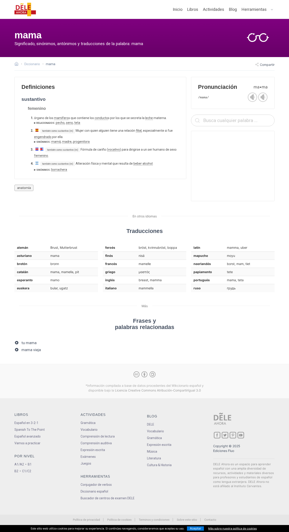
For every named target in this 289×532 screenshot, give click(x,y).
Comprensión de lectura (98, 436)
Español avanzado (27, 436)
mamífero (61, 118)
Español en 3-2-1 (26, 423)
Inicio (177, 9)
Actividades (213, 9)
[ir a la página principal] (25, 9)
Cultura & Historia (159, 465)
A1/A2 (19, 464)
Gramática (88, 423)
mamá (56, 141)
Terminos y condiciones (154, 519)
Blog (233, 9)
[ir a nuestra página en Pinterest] (233, 435)
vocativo (114, 149)
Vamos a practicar (27, 443)
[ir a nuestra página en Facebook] (217, 435)
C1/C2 (26, 471)
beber (137, 163)
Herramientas (254, 9)
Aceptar (195, 528)
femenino (41, 155)
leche (149, 118)
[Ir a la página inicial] (17, 64)
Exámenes (88, 456)
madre (67, 141)
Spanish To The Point (29, 429)
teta (77, 122)
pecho (60, 122)
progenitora (81, 141)
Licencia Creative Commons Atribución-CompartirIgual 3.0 (158, 390)
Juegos (86, 463)
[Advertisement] (232, 166)
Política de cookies (119, 519)
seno (69, 122)
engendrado (42, 137)
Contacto (210, 519)
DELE (150, 424)
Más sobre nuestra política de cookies (232, 528)
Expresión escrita (93, 450)
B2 (16, 471)
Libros (192, 9)
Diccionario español (94, 491)
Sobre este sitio (187, 519)
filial (139, 130)
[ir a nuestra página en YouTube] (241, 435)
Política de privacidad (86, 519)
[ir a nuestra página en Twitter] (225, 435)
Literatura (154, 458)
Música (152, 451)
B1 (30, 464)
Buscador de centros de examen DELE (108, 498)
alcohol (147, 163)
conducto (101, 118)
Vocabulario (89, 429)
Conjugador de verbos (96, 484)
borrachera (59, 169)
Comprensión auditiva (96, 443)
